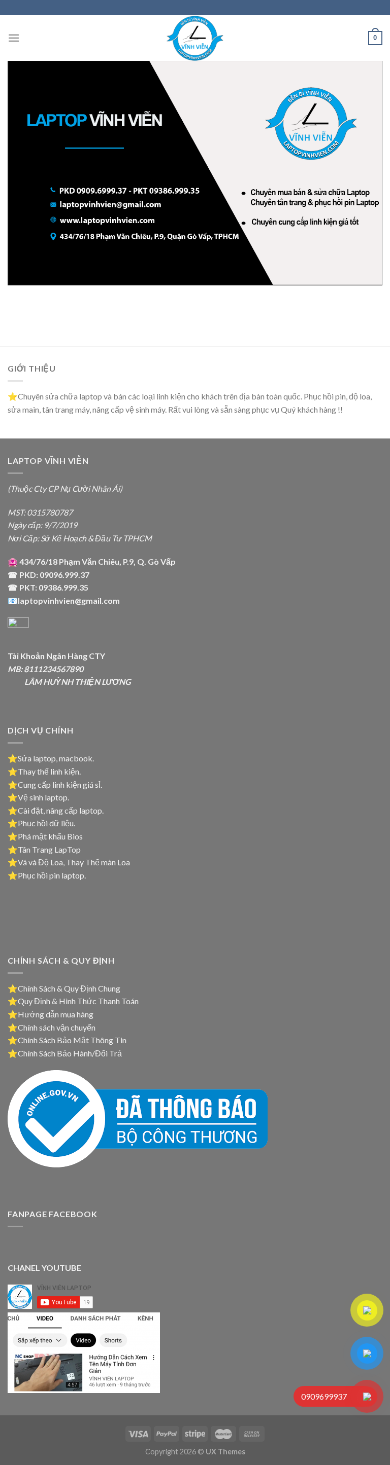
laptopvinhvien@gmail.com (69, 600)
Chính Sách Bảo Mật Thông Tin (72, 1040)
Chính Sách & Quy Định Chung (69, 988)
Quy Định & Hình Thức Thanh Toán (78, 1001)
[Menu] (14, 37)
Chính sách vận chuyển (56, 1027)
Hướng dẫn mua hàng (55, 1014)
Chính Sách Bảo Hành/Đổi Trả (70, 1053)
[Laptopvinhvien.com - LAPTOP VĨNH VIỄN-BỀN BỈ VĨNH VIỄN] (195, 38)
